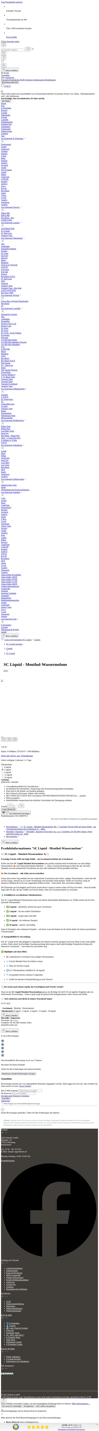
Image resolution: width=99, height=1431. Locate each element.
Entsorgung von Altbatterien (17, 1361)
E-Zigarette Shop (13, 1337)
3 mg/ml (7, 770)
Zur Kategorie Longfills (11, 308)
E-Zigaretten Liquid (14, 1344)
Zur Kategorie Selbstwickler (12, 479)
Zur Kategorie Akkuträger (12, 445)
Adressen (29, 80)
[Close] (2, 736)
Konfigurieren (29, 1406)
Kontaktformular (8, 1161)
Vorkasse (10, 1287)
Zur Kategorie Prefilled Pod (12, 420)
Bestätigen (6, 101)
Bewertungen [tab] (12, 836)
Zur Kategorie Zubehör (10, 492)
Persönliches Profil (17, 80)
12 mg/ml (8, 775)
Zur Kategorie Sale (9, 619)
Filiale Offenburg (13, 1357)
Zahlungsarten (39, 80)
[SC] (49, 671)
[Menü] (3, 45)
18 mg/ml (8, 777)
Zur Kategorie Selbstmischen (13, 389)
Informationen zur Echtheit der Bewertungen (71, 1429)
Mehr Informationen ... (81, 1404)
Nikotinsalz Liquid (13, 1342)
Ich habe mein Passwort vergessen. (15, 1096)
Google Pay (11, 1284)
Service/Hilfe (11, 37)
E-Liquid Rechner (13, 1359)
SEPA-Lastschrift (13, 1275)
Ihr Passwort (6, 1093)
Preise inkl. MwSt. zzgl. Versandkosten (17, 756)
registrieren (9, 77)
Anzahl (4, 806)
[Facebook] (49, 1258)
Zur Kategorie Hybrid (10, 295)
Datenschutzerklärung (15, 1304)
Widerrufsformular (13, 1311)
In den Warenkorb (8, 809)
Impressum (10, 1306)
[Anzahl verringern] (10, 806)
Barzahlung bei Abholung (16, 1289)
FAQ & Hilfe (6, 1315)
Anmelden (5, 75)
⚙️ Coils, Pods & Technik (17, 1328)
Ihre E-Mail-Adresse (9, 1091)
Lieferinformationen (14, 1268)
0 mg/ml (7, 767)
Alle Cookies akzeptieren (45, 1406)
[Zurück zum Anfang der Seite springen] (3, 1400)
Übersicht (5, 80)
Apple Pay (10, 1282)
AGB (8, 1301)
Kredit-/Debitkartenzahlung (17, 1280)
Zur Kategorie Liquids (10, 223)
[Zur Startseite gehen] (10, 41)
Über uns (10, 1330)
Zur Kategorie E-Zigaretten (12, 138)
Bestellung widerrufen (10, 82)
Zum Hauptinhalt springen (11, 2)
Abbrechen (5, 1101)
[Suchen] (28, 49)
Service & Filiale (8, 1349)
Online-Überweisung (14, 1277)
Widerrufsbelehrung (14, 1308)
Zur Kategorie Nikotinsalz (12, 238)
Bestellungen (50, 80)
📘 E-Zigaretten (12, 1323)
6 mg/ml (7, 772)
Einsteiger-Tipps (12, 1333)
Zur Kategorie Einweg (10, 207)
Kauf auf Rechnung (14, 1273)
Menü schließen (12, 70)
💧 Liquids (10, 1326)
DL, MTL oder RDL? (15, 1335)
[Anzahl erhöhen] (21, 806)
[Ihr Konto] (3, 65)
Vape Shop (10, 1340)
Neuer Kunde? (25, 1086)
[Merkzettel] (2, 62)
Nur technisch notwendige (11, 1406)
